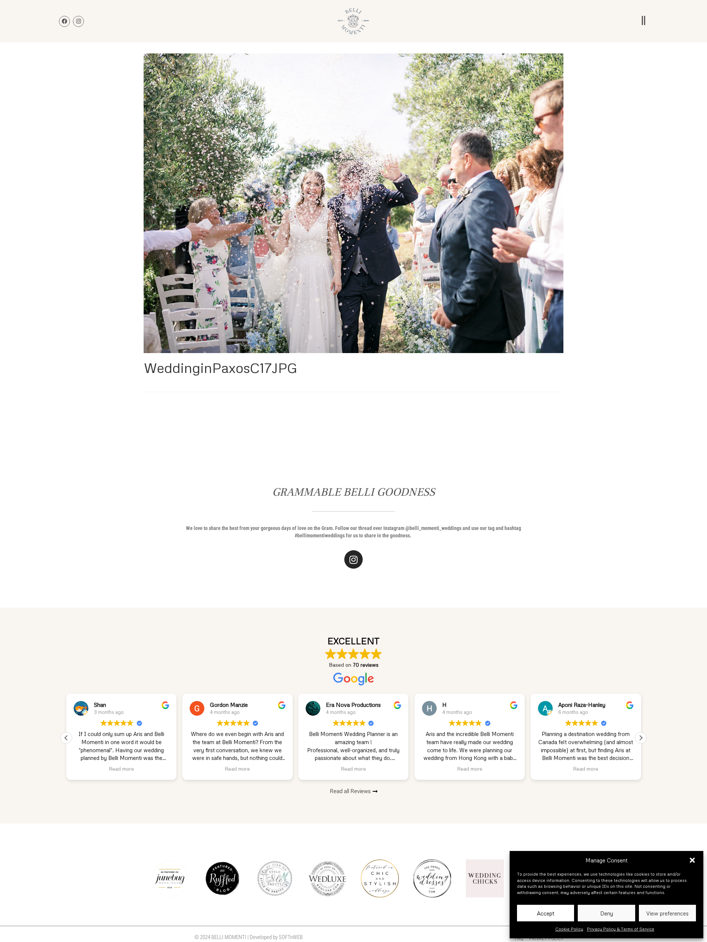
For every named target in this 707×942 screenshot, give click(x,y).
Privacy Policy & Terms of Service (620, 929)
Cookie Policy (569, 929)
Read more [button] (121, 768)
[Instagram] (353, 559)
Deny (606, 913)
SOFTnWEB (291, 937)
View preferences (667, 913)
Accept (545, 913)
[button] (692, 860)
